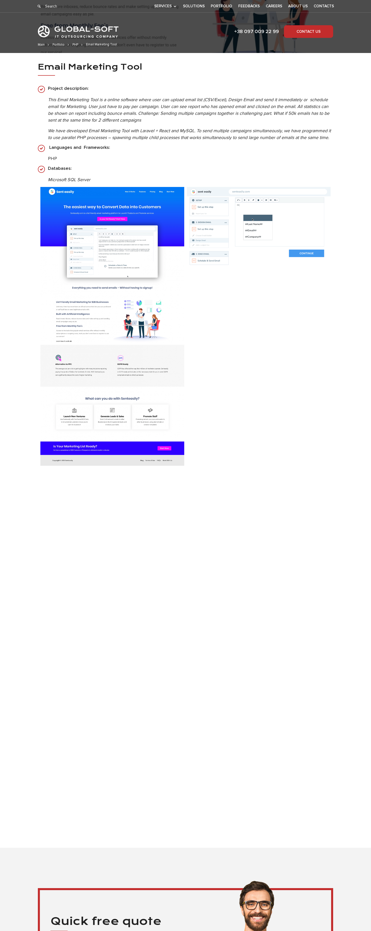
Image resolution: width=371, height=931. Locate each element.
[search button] (39, 6)
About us (298, 6)
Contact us (309, 31)
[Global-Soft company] (78, 31)
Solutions (194, 6)
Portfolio (221, 6)
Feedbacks (249, 6)
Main (41, 45)
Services (163, 6)
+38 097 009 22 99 (256, 31)
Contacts (324, 6)
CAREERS (274, 6)
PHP (75, 45)
